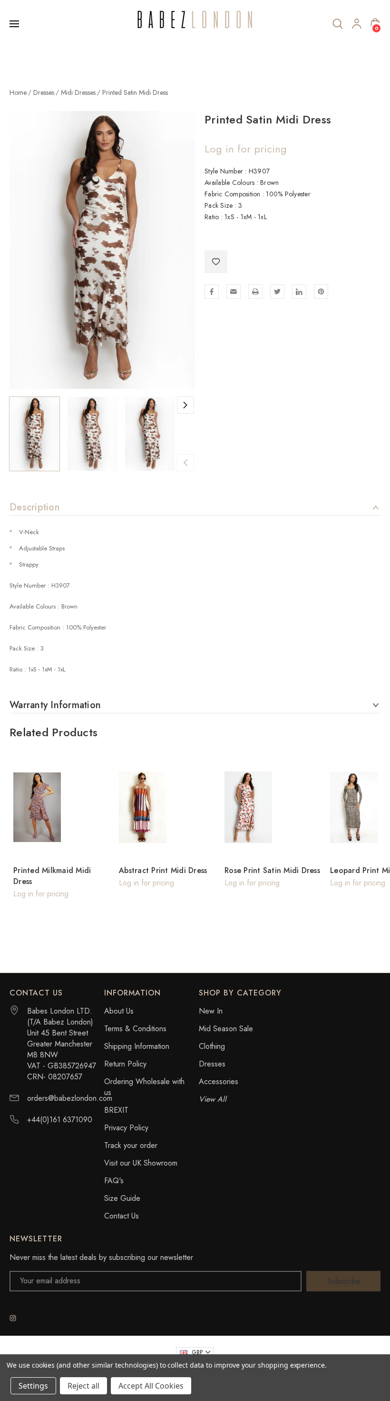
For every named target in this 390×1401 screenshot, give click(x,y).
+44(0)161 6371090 (59, 1119)
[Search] (337, 24)
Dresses (212, 1063)
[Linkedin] (299, 291)
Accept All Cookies (151, 1386)
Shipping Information (136, 1046)
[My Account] (356, 24)
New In (211, 1010)
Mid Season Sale (226, 1028)
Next (185, 405)
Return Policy (125, 1063)
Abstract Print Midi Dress (163, 870)
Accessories (218, 1081)
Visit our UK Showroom (140, 1162)
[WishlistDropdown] (216, 261)
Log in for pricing (246, 148)
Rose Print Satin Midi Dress (272, 870)
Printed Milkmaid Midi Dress (52, 876)
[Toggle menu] (15, 24)
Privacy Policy (126, 1127)
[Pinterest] (321, 291)
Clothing (212, 1046)
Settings (33, 1386)
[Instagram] (13, 1318)
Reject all (83, 1386)
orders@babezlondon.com (69, 1098)
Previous (185, 462)
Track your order (130, 1145)
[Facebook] (212, 291)
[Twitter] (277, 291)
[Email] (233, 291)
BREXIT (116, 1110)
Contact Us (121, 1215)
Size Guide (122, 1198)
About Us (119, 1010)
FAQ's (114, 1180)
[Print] (255, 291)
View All (212, 1099)
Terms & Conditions (135, 1028)
